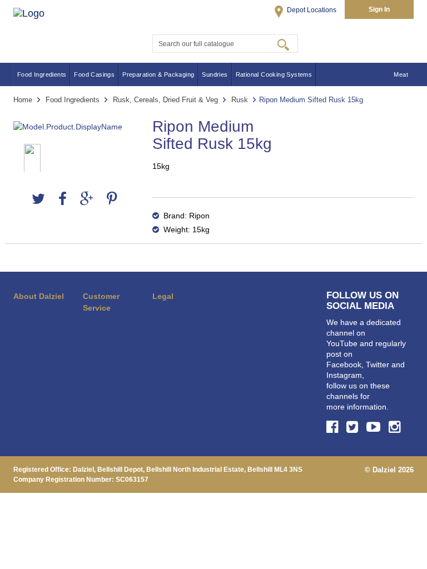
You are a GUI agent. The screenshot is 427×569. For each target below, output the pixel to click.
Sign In (379, 9)
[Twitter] (38, 199)
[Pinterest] (112, 199)
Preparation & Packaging (158, 74)
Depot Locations (310, 10)
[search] (283, 44)
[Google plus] (86, 199)
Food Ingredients (41, 74)
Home (22, 100)
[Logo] (40, 26)
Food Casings (94, 74)
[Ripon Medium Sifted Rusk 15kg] (74, 127)
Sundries (214, 74)
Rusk (239, 100)
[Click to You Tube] (375, 427)
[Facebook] (62, 199)
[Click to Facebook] (333, 427)
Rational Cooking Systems (274, 74)
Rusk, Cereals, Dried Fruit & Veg (165, 100)
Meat (401, 74)
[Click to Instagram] (396, 427)
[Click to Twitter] (353, 427)
